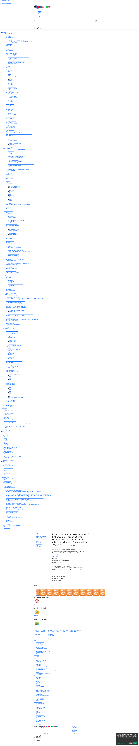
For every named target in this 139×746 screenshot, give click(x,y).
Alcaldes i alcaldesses (40, 663)
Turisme (37, 700)
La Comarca (36, 655)
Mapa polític (38, 664)
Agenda (37, 594)
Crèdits (73, 731)
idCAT (81, 630)
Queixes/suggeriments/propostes (43, 704)
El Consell (36, 640)
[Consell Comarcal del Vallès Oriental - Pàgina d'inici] (44, 23)
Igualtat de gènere (40, 686)
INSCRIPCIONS (55, 556)
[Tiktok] (45, 6)
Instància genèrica (40, 703)
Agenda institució (39, 535)
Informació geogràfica (40, 669)
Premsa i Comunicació (40, 538)
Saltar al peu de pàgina (6, 3)
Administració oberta (40, 677)
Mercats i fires (39, 661)
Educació (38, 678)
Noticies (37, 592)
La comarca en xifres (40, 657)
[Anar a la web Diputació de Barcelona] (87, 740)
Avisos (37, 541)
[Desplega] (42, 531)
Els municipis (38, 659)
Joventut (37, 687)
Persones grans (39, 693)
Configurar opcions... (121, 743)
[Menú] (1, 31)
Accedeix (36, 604)
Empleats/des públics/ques (41, 648)
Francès (39, 16)
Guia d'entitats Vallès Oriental (42, 668)
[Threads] (49, 6)
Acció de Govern (39, 644)
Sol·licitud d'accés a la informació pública (44, 706)
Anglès (39, 12)
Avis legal (74, 726)
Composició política (40, 642)
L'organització (39, 643)
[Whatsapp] (47, 6)
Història (37, 672)
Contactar (36, 5)
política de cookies (127, 741)
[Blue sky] (51, 6)
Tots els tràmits (39, 708)
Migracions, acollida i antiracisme (43, 690)
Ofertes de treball (39, 649)
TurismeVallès (39, 674)
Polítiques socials (39, 694)
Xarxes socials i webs (40, 542)
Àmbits (35, 676)
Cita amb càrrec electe (40, 707)
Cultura (37, 683)
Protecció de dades (76, 727)
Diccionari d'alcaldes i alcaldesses (43, 673)
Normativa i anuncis (40, 647)
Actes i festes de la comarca (41, 660)
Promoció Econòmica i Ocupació (42, 695)
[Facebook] (37, 6)
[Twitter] (35, 6)
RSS (37, 545)
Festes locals (38, 665)
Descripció (38, 656)
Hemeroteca (38, 546)
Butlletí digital (39, 544)
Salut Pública (38, 696)
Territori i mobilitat (40, 699)
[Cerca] (96, 21)
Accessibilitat (74, 730)
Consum (37, 681)
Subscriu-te (36, 615)
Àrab (39, 15)
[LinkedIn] (41, 6)
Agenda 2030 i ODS (40, 679)
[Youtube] (39, 6)
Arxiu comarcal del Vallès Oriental (44, 631)
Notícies (45, 530)
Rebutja (130, 743)
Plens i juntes (38, 591)
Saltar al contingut (5, 2)
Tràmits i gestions (38, 702)
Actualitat (39, 531)
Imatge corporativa (40, 537)
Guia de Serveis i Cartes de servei (43, 651)
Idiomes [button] (37, 8)
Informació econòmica (40, 646)
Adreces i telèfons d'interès (41, 666)
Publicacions (38, 540)
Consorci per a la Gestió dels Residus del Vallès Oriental (51, 633)
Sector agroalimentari (40, 698)
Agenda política (39, 595)
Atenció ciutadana (39, 652)
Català (39, 9)
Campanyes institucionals (41, 536)
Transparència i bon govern (41, 653)
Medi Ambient (39, 689)
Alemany (39, 13)
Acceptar (134, 743)
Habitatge (38, 685)
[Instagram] (43, 6)
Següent (39, 636)
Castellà (39, 11)
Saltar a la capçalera (6, 0)
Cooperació (38, 682)
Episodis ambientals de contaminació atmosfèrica (46, 670)
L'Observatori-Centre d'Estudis (42, 691)
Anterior (36, 636)
